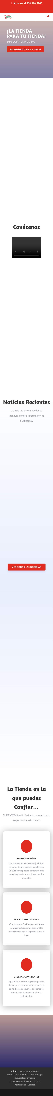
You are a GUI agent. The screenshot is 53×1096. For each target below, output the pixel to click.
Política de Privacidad (25, 1084)
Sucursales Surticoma (25, 1078)
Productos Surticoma (17, 1074)
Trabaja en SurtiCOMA (20, 1081)
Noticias (9, 466)
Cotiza (37, 1081)
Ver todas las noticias (26, 567)
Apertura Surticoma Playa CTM (23, 534)
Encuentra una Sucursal (25, 49)
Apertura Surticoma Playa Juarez (24, 463)
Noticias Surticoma (29, 1071)
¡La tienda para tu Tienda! (26, 33)
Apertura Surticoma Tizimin (21, 493)
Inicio (14, 1071)
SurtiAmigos (37, 1074)
